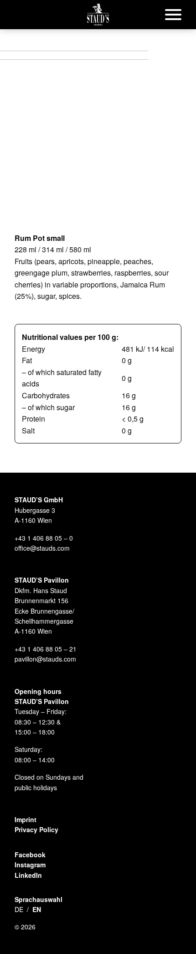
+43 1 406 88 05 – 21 (46, 648)
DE (19, 909)
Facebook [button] (30, 854)
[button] (98, 15)
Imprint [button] (25, 819)
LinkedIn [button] (28, 875)
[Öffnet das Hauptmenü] (173, 14)
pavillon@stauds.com (45, 658)
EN (36, 909)
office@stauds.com (42, 548)
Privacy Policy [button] (36, 829)
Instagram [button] (30, 864)
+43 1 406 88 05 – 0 (44, 537)
